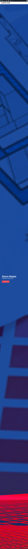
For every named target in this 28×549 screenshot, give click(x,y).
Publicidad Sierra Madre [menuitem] (3, 1)
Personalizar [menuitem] (5, 1)
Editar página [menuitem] (12, 1)
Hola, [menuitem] (27, 1)
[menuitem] (1, 1)
